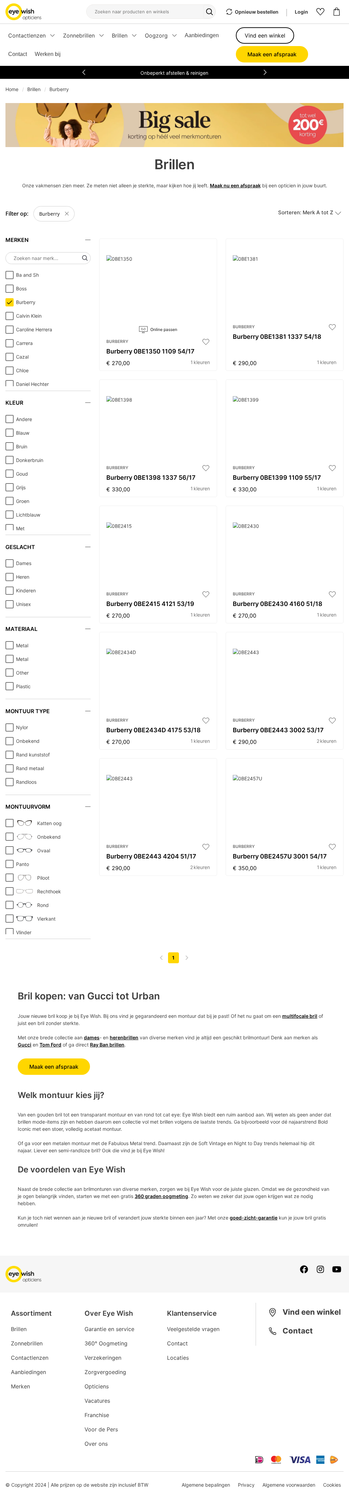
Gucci (24, 1045)
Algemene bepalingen (206, 1485)
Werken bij (48, 54)
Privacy (246, 1485)
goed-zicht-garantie (253, 1218)
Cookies (332, 1485)
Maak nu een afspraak (235, 185)
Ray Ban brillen (107, 1045)
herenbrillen (124, 1037)
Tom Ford (50, 1045)
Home (11, 89)
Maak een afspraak (272, 54)
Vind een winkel (265, 35)
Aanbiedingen (202, 35)
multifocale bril (299, 1016)
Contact (17, 54)
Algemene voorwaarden (288, 1485)
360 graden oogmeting (161, 1196)
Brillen (34, 89)
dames (92, 1037)
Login (301, 12)
